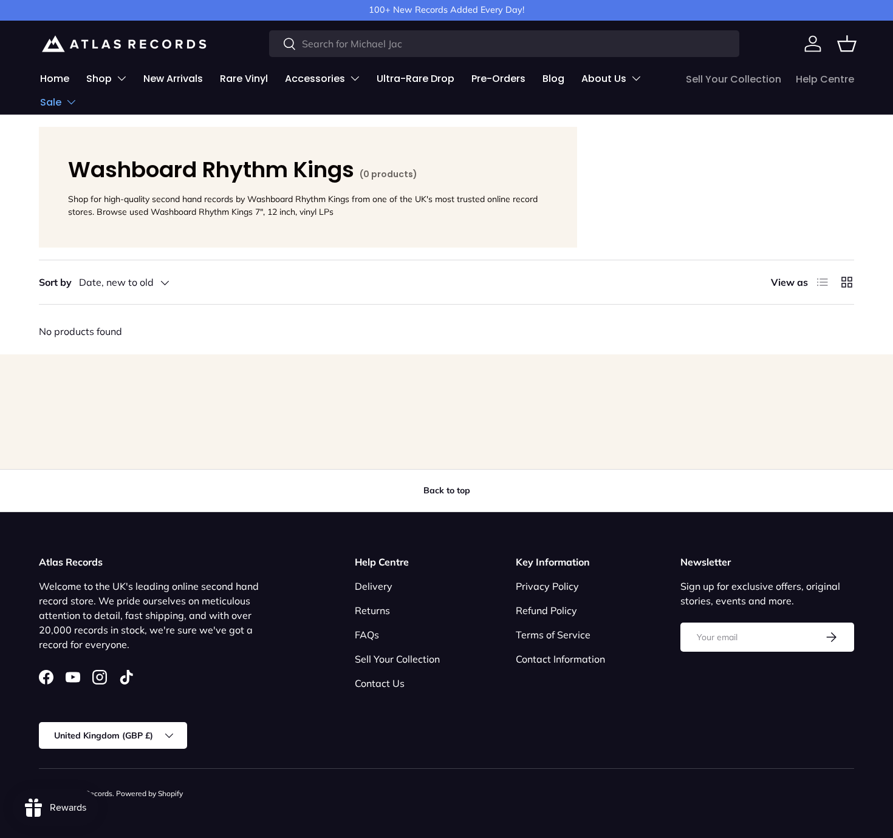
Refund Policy (546, 610)
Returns (372, 610)
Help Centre (825, 79)
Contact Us (380, 683)
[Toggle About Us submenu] (636, 78)
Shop (99, 79)
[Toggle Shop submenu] (121, 78)
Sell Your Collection (733, 79)
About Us (603, 79)
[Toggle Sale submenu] (71, 102)
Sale (50, 102)
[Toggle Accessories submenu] (354, 78)
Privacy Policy (547, 586)
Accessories (315, 79)
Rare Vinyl (244, 79)
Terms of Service (553, 635)
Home (54, 79)
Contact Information (560, 659)
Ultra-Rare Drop (415, 79)
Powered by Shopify (149, 793)
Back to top (446, 490)
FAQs (367, 635)
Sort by (55, 282)
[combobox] (504, 43)
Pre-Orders (498, 79)
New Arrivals (173, 79)
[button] (846, 43)
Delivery (373, 586)
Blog (553, 79)
